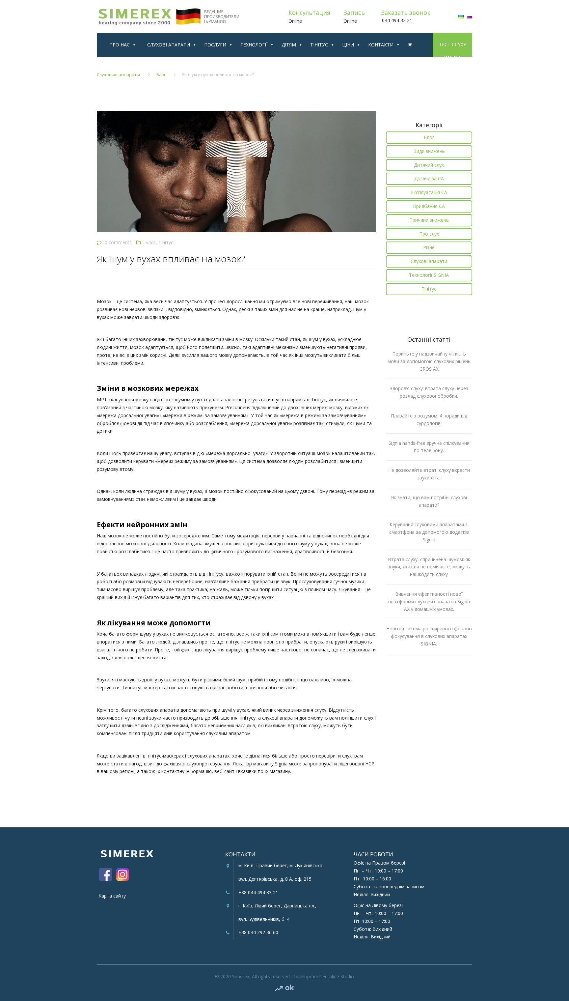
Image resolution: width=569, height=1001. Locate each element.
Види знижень (429, 151)
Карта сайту (112, 896)
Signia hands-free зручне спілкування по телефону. (429, 447)
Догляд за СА (429, 178)
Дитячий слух (429, 165)
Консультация (309, 12)
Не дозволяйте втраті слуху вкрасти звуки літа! (429, 474)
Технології (253, 45)
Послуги (215, 45)
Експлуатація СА (429, 192)
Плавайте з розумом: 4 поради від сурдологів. (429, 419)
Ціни (348, 45)
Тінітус (319, 45)
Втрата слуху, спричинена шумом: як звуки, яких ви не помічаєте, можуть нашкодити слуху (429, 567)
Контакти (380, 45)
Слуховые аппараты (118, 74)
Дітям (289, 45)
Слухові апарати (168, 45)
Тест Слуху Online (452, 43)
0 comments (118, 242)
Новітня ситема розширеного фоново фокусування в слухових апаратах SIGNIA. (429, 636)
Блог (161, 74)
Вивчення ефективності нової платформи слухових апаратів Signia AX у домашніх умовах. (429, 601)
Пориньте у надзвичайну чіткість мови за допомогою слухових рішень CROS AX (429, 361)
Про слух (429, 234)
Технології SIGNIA (429, 275)
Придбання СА (429, 206)
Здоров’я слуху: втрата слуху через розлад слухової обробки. (429, 392)
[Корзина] (407, 44)
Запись (354, 12)
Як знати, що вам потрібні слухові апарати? (429, 501)
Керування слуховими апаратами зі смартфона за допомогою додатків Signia (429, 532)
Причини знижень (429, 220)
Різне (429, 247)
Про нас (119, 45)
